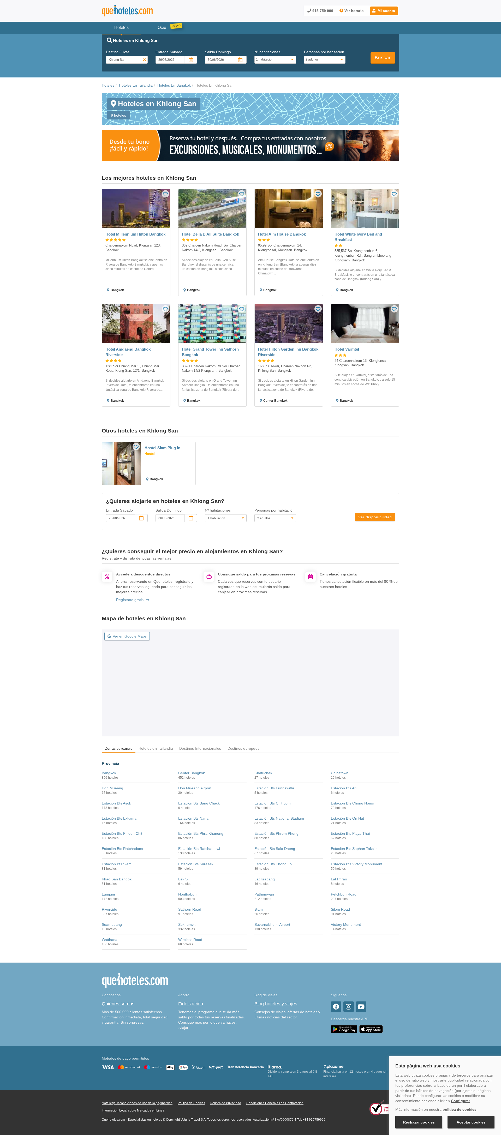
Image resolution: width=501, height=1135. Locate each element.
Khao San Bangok (117, 879)
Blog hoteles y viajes (275, 1003)
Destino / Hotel (118, 52)
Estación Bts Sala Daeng (274, 848)
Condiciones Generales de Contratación (274, 1103)
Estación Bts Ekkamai (119, 818)
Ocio (162, 27)
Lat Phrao (339, 879)
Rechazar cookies (419, 1122)
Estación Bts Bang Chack (199, 803)
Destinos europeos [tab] (243, 748)
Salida (218, 52)
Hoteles (108, 85)
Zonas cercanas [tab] (118, 748)
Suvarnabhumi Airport (272, 924)
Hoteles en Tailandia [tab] (156, 748)
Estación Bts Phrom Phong (276, 833)
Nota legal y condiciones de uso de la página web (137, 1103)
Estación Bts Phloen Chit (122, 833)
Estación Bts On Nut (347, 818)
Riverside (109, 909)
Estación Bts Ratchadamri (123, 848)
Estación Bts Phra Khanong (200, 833)
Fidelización (190, 1003)
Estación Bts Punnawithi (274, 788)
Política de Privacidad (225, 1103)
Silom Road (340, 909)
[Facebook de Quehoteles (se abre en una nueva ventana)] (336, 1006)
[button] (384, 11)
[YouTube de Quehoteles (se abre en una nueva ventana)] (361, 1006)
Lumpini (108, 894)
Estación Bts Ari (343, 788)
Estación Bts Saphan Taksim (354, 848)
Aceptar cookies (471, 1122)
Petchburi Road (343, 894)
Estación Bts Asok (116, 803)
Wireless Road (190, 940)
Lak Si (183, 879)
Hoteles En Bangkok (174, 85)
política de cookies (459, 1109)
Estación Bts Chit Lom (272, 803)
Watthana (109, 940)
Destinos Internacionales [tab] (200, 748)
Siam (258, 909)
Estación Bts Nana (193, 818)
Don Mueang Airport (194, 788)
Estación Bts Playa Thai (350, 833)
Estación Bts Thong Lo (273, 864)
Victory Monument (346, 924)
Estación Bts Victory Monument (356, 864)
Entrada (169, 52)
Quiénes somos (118, 1003)
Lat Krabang (264, 879)
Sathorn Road (189, 909)
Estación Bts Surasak (195, 864)
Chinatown (339, 773)
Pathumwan (264, 894)
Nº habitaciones (267, 52)
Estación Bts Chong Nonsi (352, 803)
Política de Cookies (191, 1103)
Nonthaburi (187, 894)
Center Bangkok (191, 773)
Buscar (383, 57)
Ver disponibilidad (375, 517)
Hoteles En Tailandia (136, 85)
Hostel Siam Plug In (162, 448)
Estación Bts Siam (117, 864)
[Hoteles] (141, 10)
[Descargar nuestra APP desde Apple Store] (371, 1029)
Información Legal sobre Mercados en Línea (133, 1110)
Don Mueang (112, 788)
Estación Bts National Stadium (279, 818)
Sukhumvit (186, 924)
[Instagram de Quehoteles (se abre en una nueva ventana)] (348, 1006)
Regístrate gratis (130, 600)
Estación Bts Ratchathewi (199, 848)
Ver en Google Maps (130, 636)
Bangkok (109, 773)
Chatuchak (263, 773)
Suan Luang (112, 924)
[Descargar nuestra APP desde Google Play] (344, 1029)
